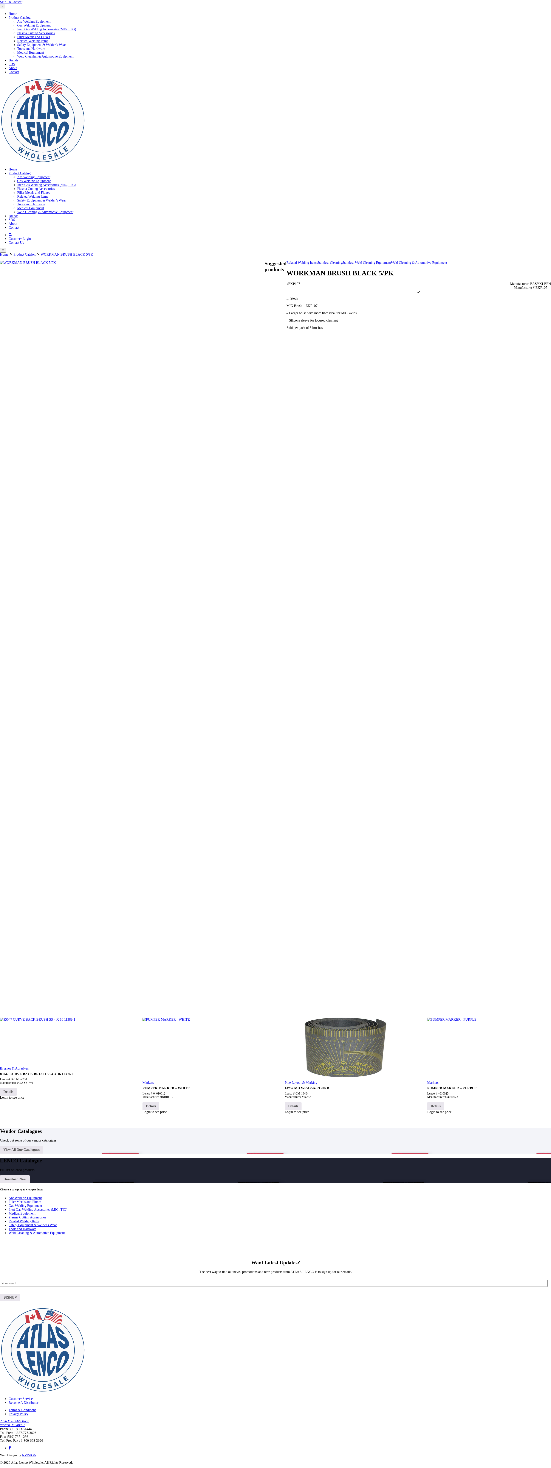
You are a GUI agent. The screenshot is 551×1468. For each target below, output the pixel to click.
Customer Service (21, 1399)
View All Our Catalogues (21, 1149)
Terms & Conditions (22, 1410)
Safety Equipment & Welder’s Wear (41, 45)
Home (13, 14)
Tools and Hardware (31, 48)
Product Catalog (20, 17)
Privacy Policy (18, 1414)
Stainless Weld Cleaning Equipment (366, 262)
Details (8, 1091)
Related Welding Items (32, 41)
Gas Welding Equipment (34, 25)
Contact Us (16, 242)
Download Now (14, 1179)
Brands (13, 60)
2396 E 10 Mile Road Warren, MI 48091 (14, 1423)
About (13, 68)
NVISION (29, 1455)
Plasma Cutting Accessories (36, 33)
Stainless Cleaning (329, 262)
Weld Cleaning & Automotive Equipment (45, 56)
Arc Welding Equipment (33, 21)
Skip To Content (11, 2)
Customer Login (20, 239)
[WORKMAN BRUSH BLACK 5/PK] (132, 636)
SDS (12, 64)
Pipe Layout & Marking (301, 1082)
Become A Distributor (23, 1402)
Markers (148, 1082)
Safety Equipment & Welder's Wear (33, 1225)
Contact (14, 72)
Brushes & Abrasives (14, 1068)
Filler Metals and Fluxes (33, 37)
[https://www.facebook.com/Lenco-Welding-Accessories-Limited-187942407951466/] (10, 1448)
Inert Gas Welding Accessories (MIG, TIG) (46, 29)
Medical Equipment (30, 52)
